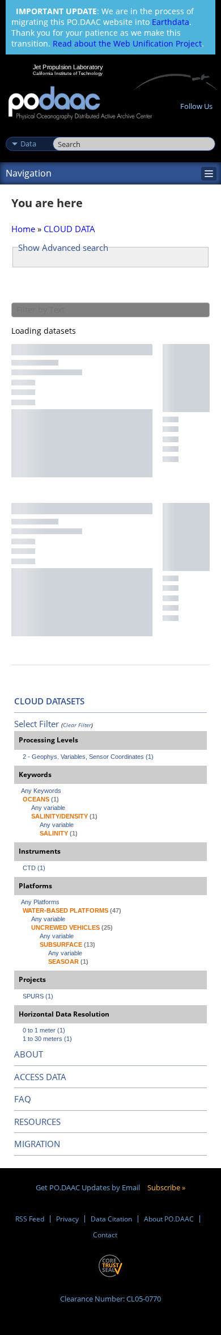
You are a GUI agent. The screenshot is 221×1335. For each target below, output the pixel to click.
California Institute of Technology (68, 73)
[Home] (80, 103)
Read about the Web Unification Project (127, 43)
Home (23, 228)
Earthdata (170, 21)
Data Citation (111, 1219)
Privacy (67, 1219)
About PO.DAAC (169, 1219)
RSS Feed (29, 1219)
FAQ (22, 1099)
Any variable (48, 807)
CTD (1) (34, 867)
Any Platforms (40, 902)
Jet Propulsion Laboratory (68, 67)
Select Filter (36, 723)
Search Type (28, 132)
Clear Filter (77, 725)
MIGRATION (37, 1143)
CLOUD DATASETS (49, 701)
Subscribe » (166, 1187)
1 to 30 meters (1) (47, 1038)
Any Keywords (41, 790)
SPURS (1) (38, 996)
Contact (105, 1235)
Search (65, 132)
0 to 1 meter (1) (44, 1030)
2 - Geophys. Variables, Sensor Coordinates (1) (88, 756)
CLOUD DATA (69, 228)
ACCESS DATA (40, 1076)
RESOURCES (37, 1121)
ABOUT (28, 1054)
